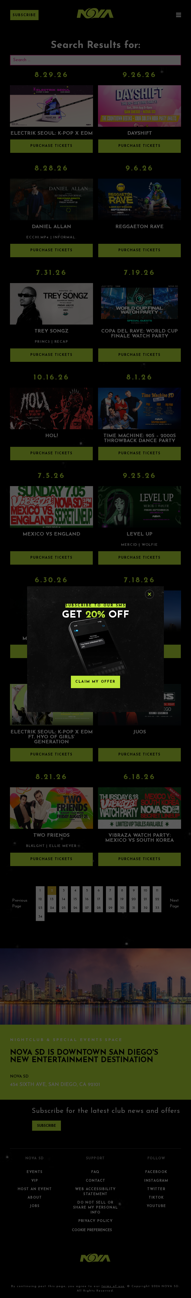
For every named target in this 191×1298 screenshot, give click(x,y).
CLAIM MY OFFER (95, 682)
